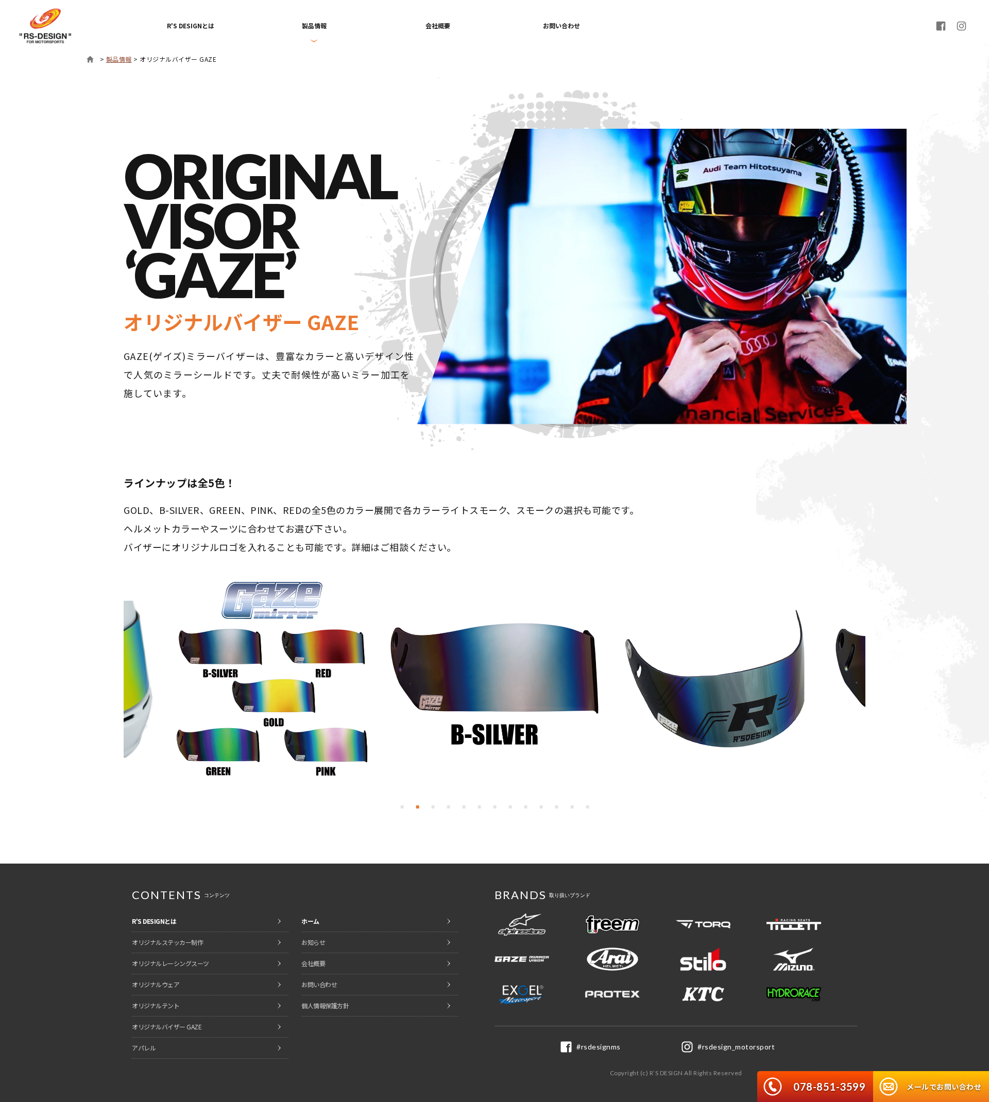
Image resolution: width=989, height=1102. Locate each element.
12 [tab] (572, 807)
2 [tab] (417, 807)
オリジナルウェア (155, 984)
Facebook (941, 25)
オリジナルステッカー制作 (167, 942)
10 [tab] (541, 807)
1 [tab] (402, 807)
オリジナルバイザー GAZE (166, 1026)
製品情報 (119, 59)
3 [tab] (433, 807)
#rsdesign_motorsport (736, 1046)
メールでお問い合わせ (944, 1086)
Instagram (961, 25)
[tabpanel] (494, 679)
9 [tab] (525, 807)
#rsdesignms (598, 1046)
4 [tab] (448, 807)
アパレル (144, 1047)
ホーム (90, 59)
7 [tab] (494, 807)
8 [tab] (510, 807)
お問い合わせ (561, 25)
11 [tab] (556, 807)
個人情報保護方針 (325, 1005)
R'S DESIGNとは (190, 25)
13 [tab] (587, 807)
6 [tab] (479, 807)
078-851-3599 (829, 1086)
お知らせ (313, 942)
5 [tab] (463, 807)
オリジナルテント (155, 1005)
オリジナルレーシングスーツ (170, 963)
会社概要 (437, 25)
